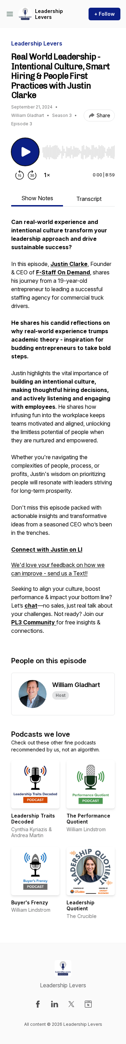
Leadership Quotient (80, 905)
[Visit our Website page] (88, 1004)
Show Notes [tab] (37, 198)
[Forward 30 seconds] (32, 175)
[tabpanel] (63, 430)
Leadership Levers (49, 14)
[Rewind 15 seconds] (19, 175)
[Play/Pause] (25, 152)
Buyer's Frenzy (29, 902)
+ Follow (104, 14)
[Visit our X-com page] (71, 1004)
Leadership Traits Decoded (33, 819)
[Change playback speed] (47, 175)
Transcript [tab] (89, 198)
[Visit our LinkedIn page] (54, 1004)
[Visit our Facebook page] (37, 1004)
